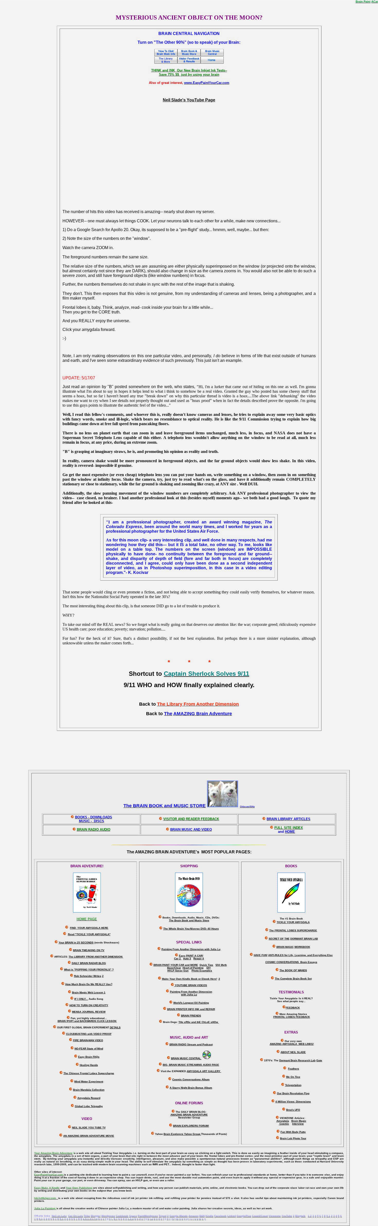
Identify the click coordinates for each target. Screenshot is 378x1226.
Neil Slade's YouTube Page (189, 100)
